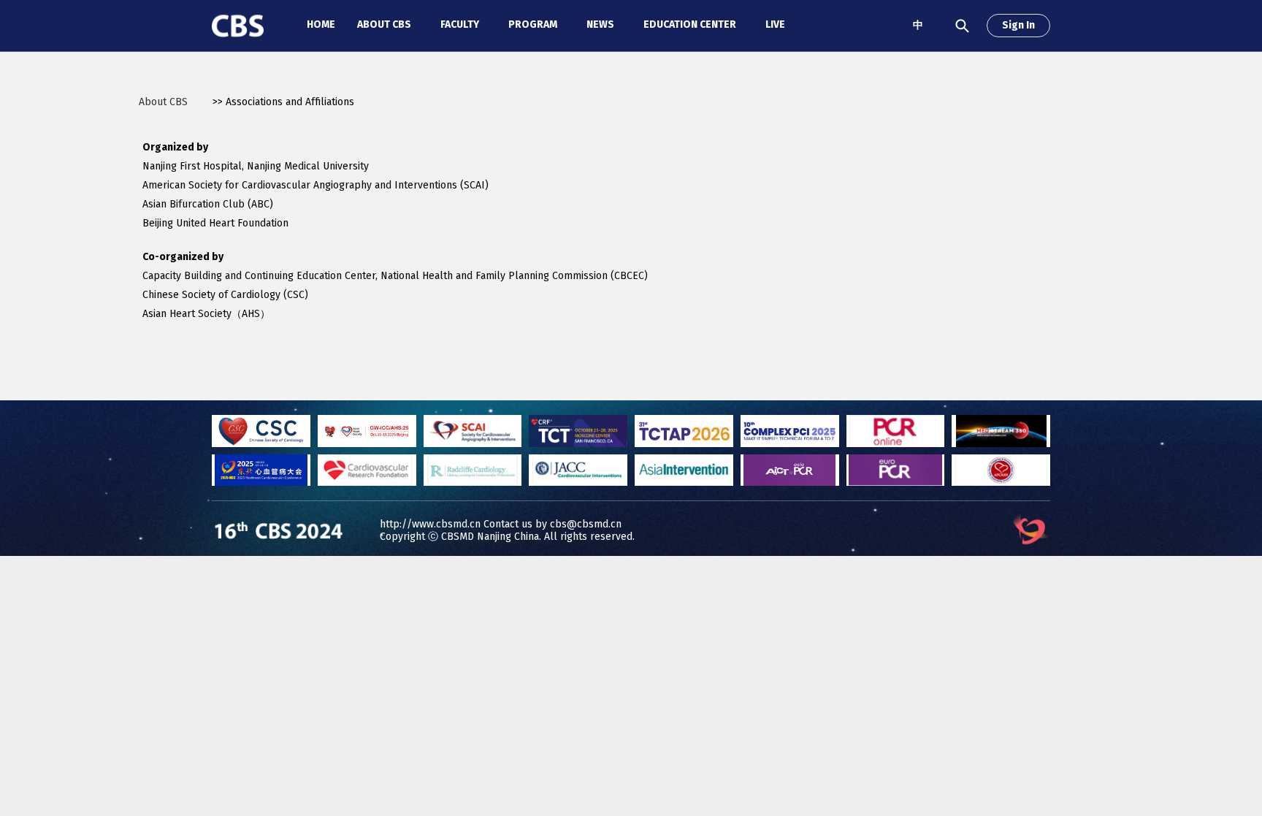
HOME (321, 24)
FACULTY (459, 24)
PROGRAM (532, 24)
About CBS (163, 102)
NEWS (600, 24)
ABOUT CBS (384, 24)
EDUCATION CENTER (689, 24)
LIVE (775, 24)
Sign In (1018, 25)
